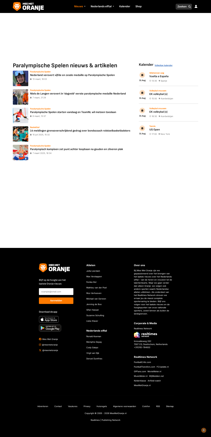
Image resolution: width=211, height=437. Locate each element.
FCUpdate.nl (163, 367)
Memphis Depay (94, 342)
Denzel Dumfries (94, 358)
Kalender (124, 6)
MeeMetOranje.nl (142, 385)
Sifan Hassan (92, 310)
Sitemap (170, 406)
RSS (158, 406)
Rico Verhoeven (93, 293)
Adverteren (42, 406)
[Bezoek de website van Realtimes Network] (145, 334)
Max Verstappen (94, 276)
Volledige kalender (164, 65)
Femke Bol (91, 282)
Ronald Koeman (93, 336)
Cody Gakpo (92, 347)
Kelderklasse (140, 380)
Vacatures (72, 406)
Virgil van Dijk (92, 353)
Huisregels (102, 406)
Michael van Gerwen (96, 298)
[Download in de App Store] (49, 319)
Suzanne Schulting (95, 315)
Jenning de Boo (94, 304)
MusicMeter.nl (141, 376)
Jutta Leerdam (93, 271)
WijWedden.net (156, 376)
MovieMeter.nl (154, 371)
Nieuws (78, 6)
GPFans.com (140, 371)
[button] (84, 6)
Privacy (87, 406)
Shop (138, 6)
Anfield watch (154, 380)
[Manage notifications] (203, 430)
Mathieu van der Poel (96, 287)
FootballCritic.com (142, 362)
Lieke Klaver (92, 321)
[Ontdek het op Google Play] (50, 328)
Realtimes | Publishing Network (105, 420)
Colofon (146, 406)
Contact (58, 406)
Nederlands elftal (101, 6)
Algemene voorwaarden (124, 406)
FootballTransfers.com (144, 367)
